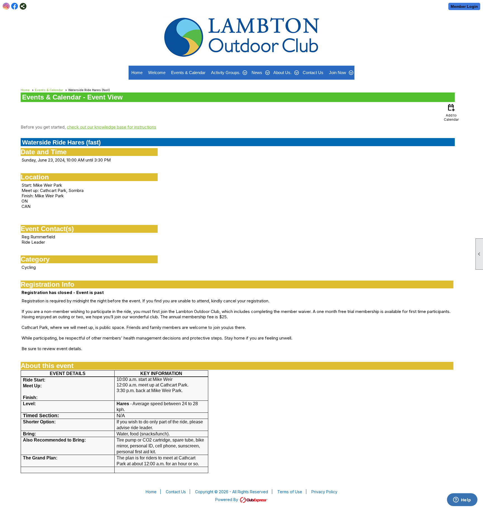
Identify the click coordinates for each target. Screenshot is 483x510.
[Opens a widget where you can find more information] (462, 500)
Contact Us (313, 72)
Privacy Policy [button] (324, 491)
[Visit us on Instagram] (6, 6)
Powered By (227, 499)
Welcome (156, 72)
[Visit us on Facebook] (14, 6)
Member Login (464, 6)
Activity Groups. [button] (225, 72)
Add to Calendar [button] (451, 112)
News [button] (257, 72)
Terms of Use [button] (289, 491)
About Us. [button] (282, 72)
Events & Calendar (188, 72)
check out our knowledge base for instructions (111, 127)
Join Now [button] (337, 72)
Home (137, 72)
